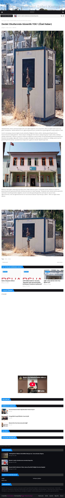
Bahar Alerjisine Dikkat (8, 281)
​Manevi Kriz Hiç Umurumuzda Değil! (18, 423)
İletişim (61, 495)
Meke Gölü (4, 480)
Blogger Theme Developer (27, 495)
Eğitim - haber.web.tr (7, 27)
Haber (8, 20)
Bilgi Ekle (57, 495)
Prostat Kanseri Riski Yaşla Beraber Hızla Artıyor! (22, 409)
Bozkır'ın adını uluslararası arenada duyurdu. (28, 16)
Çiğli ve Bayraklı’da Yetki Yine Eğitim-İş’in (52, 281)
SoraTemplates (10, 495)
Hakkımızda (40, 495)
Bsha (6, 259)
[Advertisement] (32, 342)
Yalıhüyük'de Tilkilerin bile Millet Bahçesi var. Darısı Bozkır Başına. (26, 453)
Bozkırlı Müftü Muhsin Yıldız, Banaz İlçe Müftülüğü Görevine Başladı (27, 467)
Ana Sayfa (4, 20)
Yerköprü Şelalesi (37, 478)
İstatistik (51, 495)
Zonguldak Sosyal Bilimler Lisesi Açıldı (19, 416)
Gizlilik (46, 495)
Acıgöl (3, 478)
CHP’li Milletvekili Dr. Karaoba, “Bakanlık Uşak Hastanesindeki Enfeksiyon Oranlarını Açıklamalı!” (32, 282)
